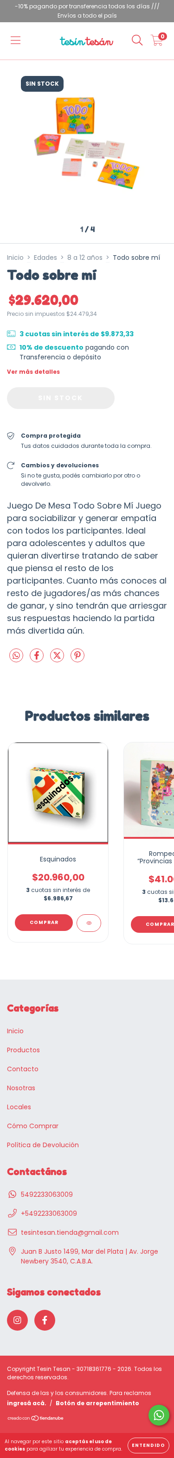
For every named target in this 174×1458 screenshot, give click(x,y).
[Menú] (15, 41)
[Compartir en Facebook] (37, 659)
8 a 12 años (85, 257)
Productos (23, 1050)
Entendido (148, 1445)
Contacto (23, 1069)
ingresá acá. (26, 1403)
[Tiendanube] (36, 1419)
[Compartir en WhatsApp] (16, 656)
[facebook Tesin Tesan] (44, 1320)
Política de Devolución (43, 1145)
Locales (19, 1107)
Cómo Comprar (32, 1126)
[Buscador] (137, 41)
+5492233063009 (49, 1213)
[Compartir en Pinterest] (77, 659)
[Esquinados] (89, 923)
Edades (45, 257)
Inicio (15, 257)
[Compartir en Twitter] (58, 659)
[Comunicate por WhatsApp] (158, 1415)
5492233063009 (47, 1194)
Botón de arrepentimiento (97, 1403)
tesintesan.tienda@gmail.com (70, 1232)
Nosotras (21, 1088)
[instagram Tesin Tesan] (17, 1320)
